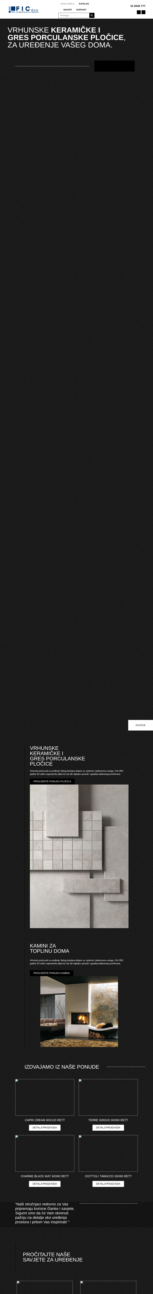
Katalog (84, 4)
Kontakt (81, 10)
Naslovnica (67, 4)
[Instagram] (143, 12)
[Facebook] (139, 12)
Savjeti (67, 10)
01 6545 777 (137, 5)
